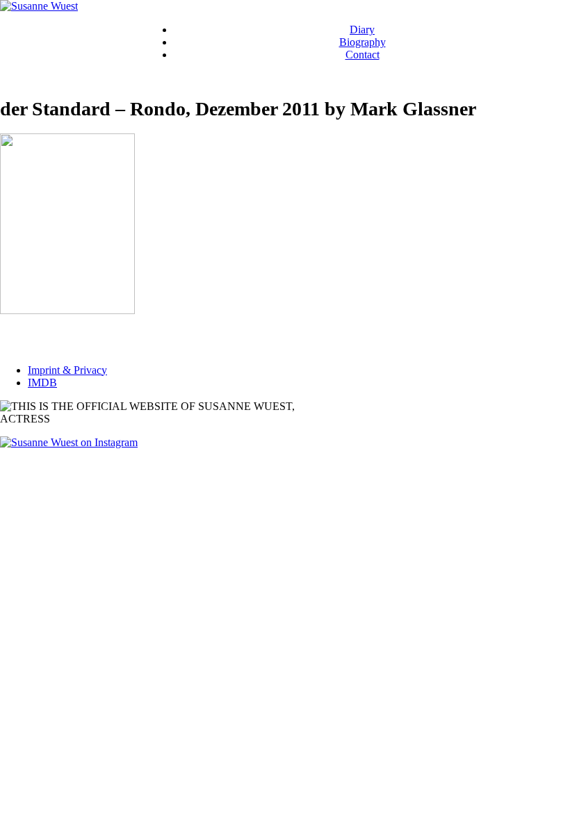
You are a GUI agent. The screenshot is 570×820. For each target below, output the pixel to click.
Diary (362, 29)
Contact (362, 54)
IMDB (42, 382)
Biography (362, 42)
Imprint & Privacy (67, 370)
